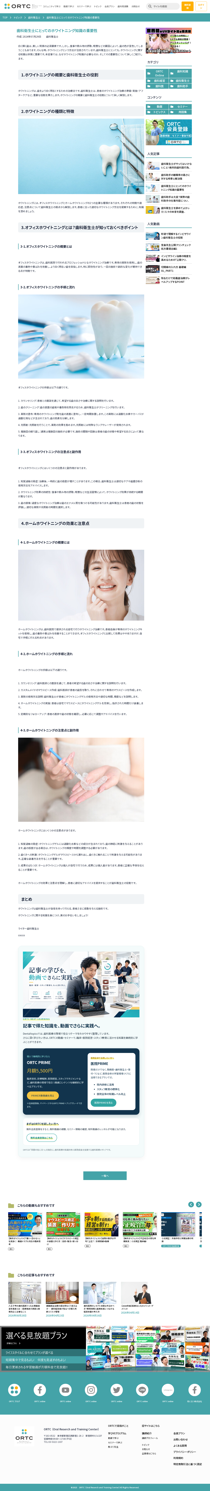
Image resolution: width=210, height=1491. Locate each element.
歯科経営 (159, 81)
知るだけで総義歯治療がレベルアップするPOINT (175, 280)
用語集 (182, 112)
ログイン (201, 6)
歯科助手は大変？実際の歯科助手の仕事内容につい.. (175, 198)
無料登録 (187, 6)
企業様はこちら (149, 1453)
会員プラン (110, 6)
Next (199, 1204)
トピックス (159, 112)
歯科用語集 (123, 6)
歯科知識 (182, 71)
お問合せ (135, 6)
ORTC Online (159, 73)
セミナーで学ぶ (84, 6)
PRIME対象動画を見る (43, 1095)
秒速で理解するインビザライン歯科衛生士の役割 (176, 235)
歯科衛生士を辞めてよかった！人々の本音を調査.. (175, 209)
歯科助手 (182, 86)
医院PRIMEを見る (103, 1102)
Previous (191, 1204)
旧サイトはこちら (151, 1426)
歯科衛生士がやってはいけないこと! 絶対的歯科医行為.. (176, 165)
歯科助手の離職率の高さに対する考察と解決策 (175, 176)
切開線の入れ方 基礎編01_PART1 (173, 268)
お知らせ (146, 1449)
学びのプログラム (117, 1433)
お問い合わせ (180, 1439)
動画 (159, 106)
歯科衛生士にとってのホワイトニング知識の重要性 (176, 187)
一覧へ (105, 1176)
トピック (97, 6)
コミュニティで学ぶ (51, 6)
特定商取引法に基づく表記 (187, 1464)
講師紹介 (147, 1433)
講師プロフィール (150, 1438)
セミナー (182, 106)
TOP (5, 17)
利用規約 (178, 1458)
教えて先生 (113, 1446)
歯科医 (159, 86)
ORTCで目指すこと (118, 1426)
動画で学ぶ (68, 6)
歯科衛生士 (34, 17)
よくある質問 (180, 1445)
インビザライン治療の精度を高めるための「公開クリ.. (176, 258)
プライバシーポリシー (184, 1452)
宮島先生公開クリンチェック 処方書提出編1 (176, 246)
